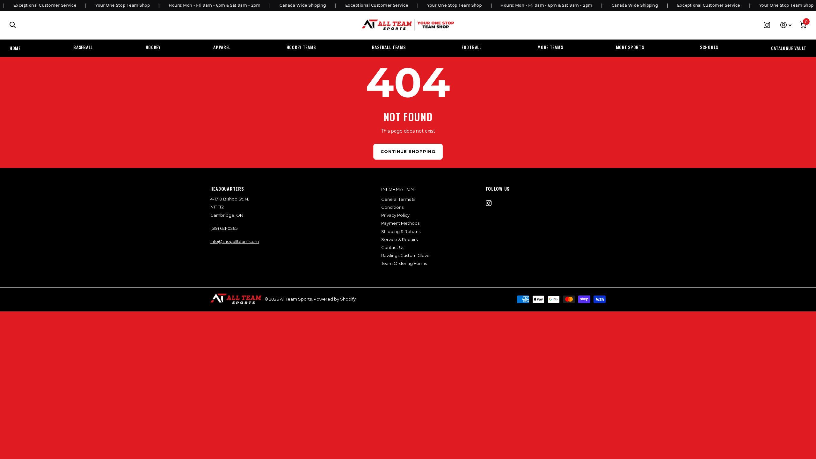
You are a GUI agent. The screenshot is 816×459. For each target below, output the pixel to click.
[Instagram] (489, 203)
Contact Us (392, 247)
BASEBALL (83, 47)
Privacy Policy (395, 215)
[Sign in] (786, 25)
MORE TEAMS (550, 47)
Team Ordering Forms (404, 263)
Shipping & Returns (400, 231)
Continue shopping (408, 151)
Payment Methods (400, 223)
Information (397, 189)
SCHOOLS (709, 47)
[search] (13, 25)
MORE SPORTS (630, 47)
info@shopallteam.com (234, 241)
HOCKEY (153, 47)
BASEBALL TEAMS (389, 47)
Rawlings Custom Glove (405, 255)
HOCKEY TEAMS (301, 47)
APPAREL (221, 47)
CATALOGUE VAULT (789, 48)
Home (15, 48)
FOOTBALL (472, 47)
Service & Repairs (399, 239)
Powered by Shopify (335, 299)
